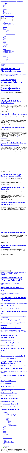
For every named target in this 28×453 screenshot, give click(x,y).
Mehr (5, 270)
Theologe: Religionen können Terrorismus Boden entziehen (10, 89)
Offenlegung (5, 443)
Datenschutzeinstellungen (8, 442)
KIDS (4, 5)
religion (2, 16)
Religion (5, 412)
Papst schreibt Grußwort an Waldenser (14, 114)
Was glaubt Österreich (7, 25)
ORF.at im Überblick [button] (7, 13)
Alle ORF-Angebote (7, 438)
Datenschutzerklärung (7, 441)
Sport (4, 11)
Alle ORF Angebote (7, 46)
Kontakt (4, 29)
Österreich (5, 9)
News (4, 12)
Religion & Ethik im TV (8, 23)
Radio (7, 32)
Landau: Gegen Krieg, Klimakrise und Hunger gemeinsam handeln (13, 144)
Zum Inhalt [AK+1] (5, 1)
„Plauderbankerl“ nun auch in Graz (13, 232)
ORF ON (5, 4)
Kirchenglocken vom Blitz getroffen (13, 127)
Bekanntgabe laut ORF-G (8, 445)
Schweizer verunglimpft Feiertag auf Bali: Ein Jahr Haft (13, 203)
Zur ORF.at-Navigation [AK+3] (16, 1)
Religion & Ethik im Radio (8, 24)
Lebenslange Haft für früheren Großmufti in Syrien (11, 102)
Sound (4, 6)
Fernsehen (5, 3)
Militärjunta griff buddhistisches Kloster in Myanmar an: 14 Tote (11, 175)
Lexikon (5, 27)
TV (6, 31)
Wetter (4, 10)
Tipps (4, 28)
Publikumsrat (6, 446)
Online (7, 30)
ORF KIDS (5, 44)
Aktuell (4, 22)
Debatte (4, 8)
